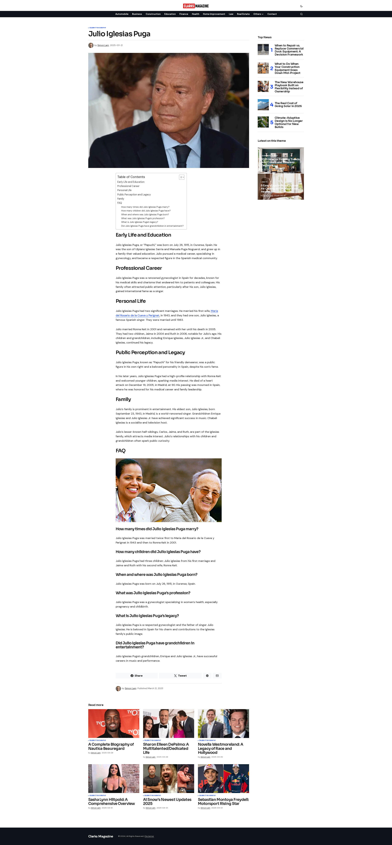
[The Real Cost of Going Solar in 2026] (263, 104)
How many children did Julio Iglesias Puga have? (146, 210)
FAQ (119, 203)
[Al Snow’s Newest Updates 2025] (168, 778)
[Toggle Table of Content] (180, 177)
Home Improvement (270, 156)
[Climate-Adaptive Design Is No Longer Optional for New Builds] (263, 122)
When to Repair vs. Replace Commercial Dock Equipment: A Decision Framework (289, 50)
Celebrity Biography (97, 28)
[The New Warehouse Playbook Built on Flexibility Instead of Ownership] (263, 86)
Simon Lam (268, 169)
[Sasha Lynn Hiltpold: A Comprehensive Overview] (113, 778)
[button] (301, 6)
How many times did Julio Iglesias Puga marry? (145, 207)
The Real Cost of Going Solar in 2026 (288, 104)
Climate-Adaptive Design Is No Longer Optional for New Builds (289, 122)
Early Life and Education (130, 182)
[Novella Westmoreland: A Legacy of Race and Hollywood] (223, 723)
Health (265, 182)
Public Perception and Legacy (134, 194)
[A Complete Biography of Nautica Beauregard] (113, 723)
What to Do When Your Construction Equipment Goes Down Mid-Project (287, 68)
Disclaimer (149, 836)
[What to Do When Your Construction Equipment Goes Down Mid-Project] (263, 68)
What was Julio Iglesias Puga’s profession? (143, 218)
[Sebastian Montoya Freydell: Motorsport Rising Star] (223, 778)
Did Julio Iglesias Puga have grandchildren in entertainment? (152, 225)
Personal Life (124, 190)
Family (120, 198)
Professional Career (128, 186)
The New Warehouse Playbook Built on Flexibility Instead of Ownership (289, 87)
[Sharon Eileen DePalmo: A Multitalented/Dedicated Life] (168, 723)
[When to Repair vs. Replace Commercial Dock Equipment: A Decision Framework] (263, 49)
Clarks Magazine (100, 836)
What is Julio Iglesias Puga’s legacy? (139, 222)
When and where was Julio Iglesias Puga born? (145, 214)
